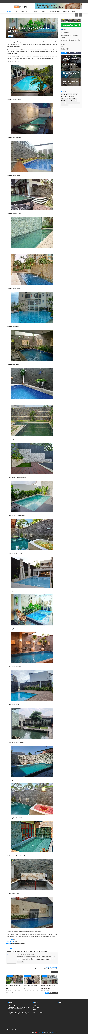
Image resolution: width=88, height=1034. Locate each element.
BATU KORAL (63, 96)
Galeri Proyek (71, 11)
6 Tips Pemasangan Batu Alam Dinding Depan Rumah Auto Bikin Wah (13, 987)
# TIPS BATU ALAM (21, 943)
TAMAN (78, 102)
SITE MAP (14, 1029)
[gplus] (80, 1)
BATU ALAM (75, 94)
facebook (55, 992)
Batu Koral (15, 11)
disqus (50, 992)
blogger (47, 992)
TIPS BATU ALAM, (31, 33)
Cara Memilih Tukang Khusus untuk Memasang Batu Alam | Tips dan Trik (31, 987)
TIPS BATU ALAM (27, 976)
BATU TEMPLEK (71, 96)
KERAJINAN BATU (72, 98)
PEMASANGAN (9, 976)
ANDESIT (63, 94)
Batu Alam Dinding (34, 11)
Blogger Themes (54, 1032)
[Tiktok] (78, 1030)
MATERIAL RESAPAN (65, 100)
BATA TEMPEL (69, 94)
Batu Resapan (24, 11)
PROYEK (63, 102)
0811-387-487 (10, 939)
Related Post (10, 972)
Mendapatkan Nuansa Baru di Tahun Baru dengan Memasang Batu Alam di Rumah (48, 987)
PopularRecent (64, 53)
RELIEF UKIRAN (69, 102)
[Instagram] (76, 1030)
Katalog (65, 11)
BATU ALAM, (25, 33)
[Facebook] (74, 1030)
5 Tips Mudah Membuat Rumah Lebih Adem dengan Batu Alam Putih (70, 82)
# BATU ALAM (13, 943)
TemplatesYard (41, 1032)
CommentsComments (77, 53)
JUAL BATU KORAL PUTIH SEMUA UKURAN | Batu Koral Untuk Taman (70, 58)
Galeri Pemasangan (51, 11)
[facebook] (78, 1)
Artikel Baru (71, 53)
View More (55, 971)
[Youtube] (80, 1030)
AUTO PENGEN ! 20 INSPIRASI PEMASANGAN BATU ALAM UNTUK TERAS (70, 74)
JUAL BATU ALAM (64, 98)
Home (9, 11)
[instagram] (74, 1)
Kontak (59, 11)
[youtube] (76, 1)
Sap (75, 102)
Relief (43, 11)
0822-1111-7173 (10, 941)
